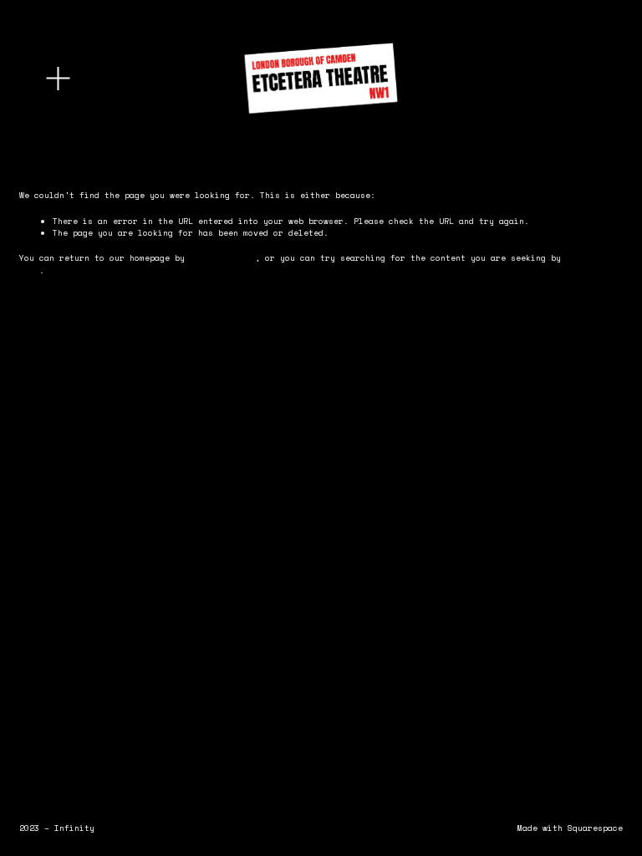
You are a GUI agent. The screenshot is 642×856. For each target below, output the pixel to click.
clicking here (222, 257)
